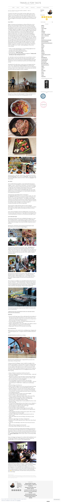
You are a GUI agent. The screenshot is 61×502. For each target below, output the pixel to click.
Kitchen (42, 51)
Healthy (42, 45)
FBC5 (18, 476)
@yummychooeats (17, 475)
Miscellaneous (44, 57)
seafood (42, 67)
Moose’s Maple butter (14, 433)
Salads (42, 66)
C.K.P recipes (43, 28)
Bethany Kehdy (25, 475)
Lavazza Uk (32, 476)
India (42, 48)
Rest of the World (44, 63)
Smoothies (43, 70)
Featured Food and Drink (46, 40)
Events (42, 38)
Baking (42, 25)
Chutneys (43, 31)
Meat (42, 56)
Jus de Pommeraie (28, 476)
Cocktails (43, 32)
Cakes (42, 29)
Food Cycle (25, 476)
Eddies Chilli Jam (13, 476)
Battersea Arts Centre (21, 475)
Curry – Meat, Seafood (45, 34)
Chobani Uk (31, 475)
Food (42, 44)
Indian (42, 50)
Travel (42, 73)
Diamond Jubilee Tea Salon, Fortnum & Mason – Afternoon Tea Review (30, 484)
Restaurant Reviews (45, 64)
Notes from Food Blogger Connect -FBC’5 (19, 10)
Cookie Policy (19, 500)
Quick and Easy (44, 60)
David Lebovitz (9, 476)
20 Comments (16, 11)
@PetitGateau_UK (13, 475)
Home (42, 47)
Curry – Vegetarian (45, 35)
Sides (42, 69)
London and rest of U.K (45, 54)
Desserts (43, 37)
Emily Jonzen (16, 476)
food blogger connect (22, 476)
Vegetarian (43, 76)
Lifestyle (43, 53)
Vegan (42, 75)
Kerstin (11, 195)
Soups (42, 72)
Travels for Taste (30, 2)
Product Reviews (44, 59)
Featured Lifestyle (44, 41)
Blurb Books (28, 475)
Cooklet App (34, 475)
